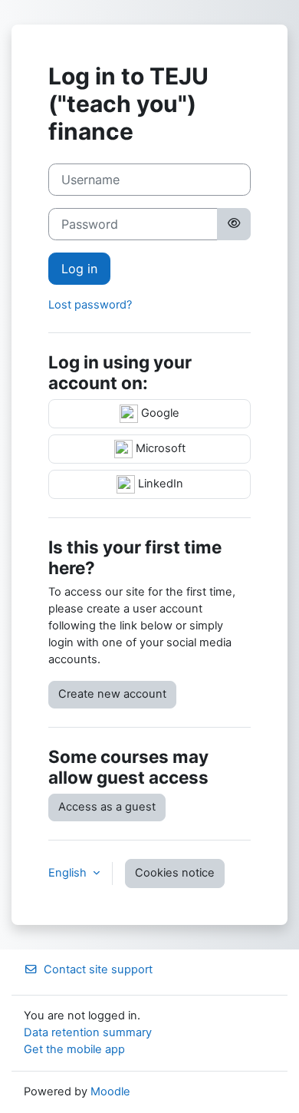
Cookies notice (175, 873)
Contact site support (98, 969)
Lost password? (90, 305)
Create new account (112, 694)
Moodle (110, 1091)
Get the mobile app (74, 1049)
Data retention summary (88, 1032)
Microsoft (159, 448)
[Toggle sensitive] (234, 224)
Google (158, 413)
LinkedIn (159, 483)
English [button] (69, 873)
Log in (79, 268)
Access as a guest (107, 807)
